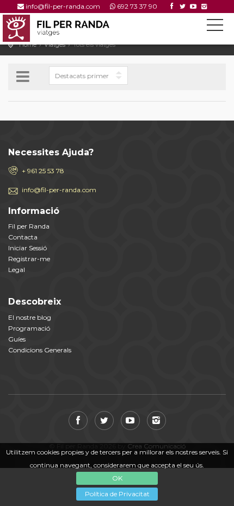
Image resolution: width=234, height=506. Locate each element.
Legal (16, 269)
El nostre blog (29, 317)
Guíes (17, 339)
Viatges (54, 44)
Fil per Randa (29, 226)
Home (27, 44)
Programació (29, 328)
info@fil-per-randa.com (63, 6)
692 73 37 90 (137, 6)
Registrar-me (29, 259)
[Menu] (215, 27)
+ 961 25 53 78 (43, 171)
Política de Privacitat (117, 494)
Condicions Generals (39, 350)
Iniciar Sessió (27, 248)
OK (117, 478)
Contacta (23, 237)
